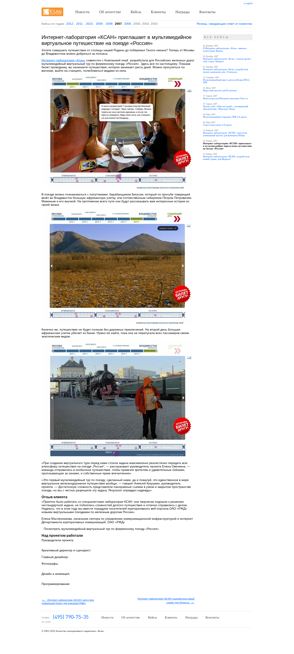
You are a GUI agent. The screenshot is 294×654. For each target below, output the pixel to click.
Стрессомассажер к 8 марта (217, 125)
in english (248, 3)
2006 (127, 23)
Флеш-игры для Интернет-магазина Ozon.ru (225, 98)
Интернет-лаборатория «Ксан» (63, 60)
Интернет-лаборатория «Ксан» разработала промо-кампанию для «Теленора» (225, 70)
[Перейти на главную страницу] (52, 12)
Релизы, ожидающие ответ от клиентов (224, 23)
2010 (89, 23)
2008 (109, 23)
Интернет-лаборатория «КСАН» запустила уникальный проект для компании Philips (225, 134)
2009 (99, 23)
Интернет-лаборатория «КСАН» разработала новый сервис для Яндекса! (226, 157)
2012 (69, 23)
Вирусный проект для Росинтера (220, 90)
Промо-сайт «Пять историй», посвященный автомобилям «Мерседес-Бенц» (225, 107)
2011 (79, 23)
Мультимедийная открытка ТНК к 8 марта (225, 117)
